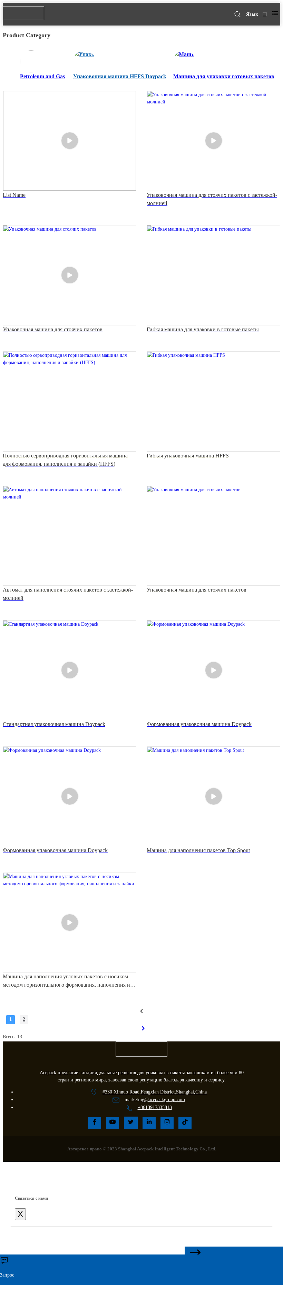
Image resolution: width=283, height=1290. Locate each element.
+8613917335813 (155, 1107)
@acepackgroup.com (164, 1099)
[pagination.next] (143, 1028)
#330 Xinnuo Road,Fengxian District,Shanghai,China (155, 1092)
